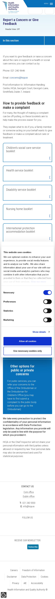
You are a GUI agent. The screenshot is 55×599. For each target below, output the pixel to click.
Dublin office (28, 496)
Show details (39, 332)
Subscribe (33, 547)
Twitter (13, 525)
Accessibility (37, 583)
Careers (14, 570)
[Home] (12, 6)
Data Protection (28, 576)
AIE (25, 583)
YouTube (35, 525)
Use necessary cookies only (27, 350)
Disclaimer (12, 576)
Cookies (44, 576)
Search (49, 11)
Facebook (20, 525)
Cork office (29, 492)
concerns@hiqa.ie (18, 77)
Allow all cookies (27, 341)
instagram (42, 525)
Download (49, 158)
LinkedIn (27, 525)
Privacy (15, 583)
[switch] (47, 301)
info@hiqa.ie (28, 506)
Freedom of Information (33, 570)
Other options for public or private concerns (22, 370)
